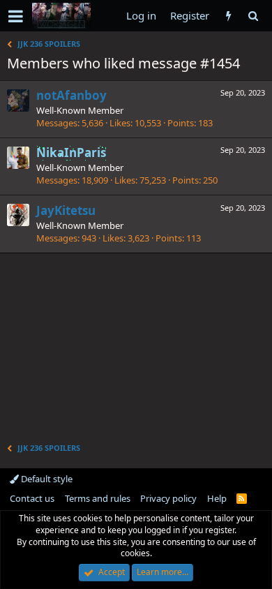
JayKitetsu (66, 210)
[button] (16, 16)
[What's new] (228, 16)
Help (217, 498)
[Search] (253, 16)
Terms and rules (97, 498)
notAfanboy (71, 95)
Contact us (32, 498)
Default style (46, 478)
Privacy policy (168, 498)
